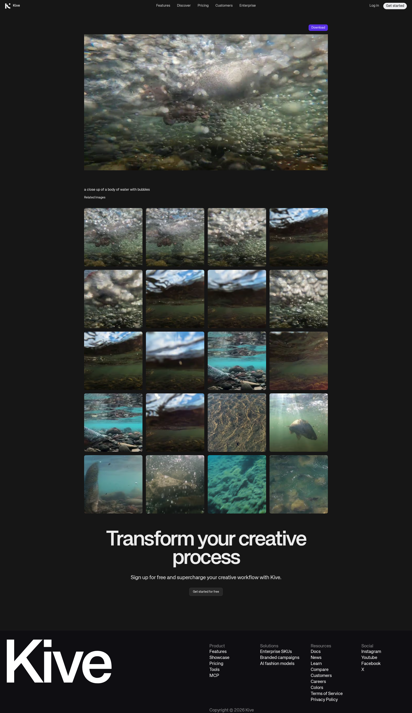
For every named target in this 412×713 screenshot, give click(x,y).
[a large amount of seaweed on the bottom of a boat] (237, 484)
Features (163, 6)
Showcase (219, 658)
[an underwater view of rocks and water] (299, 237)
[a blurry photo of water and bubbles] (113, 299)
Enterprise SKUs (276, 652)
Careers (318, 682)
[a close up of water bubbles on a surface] (237, 237)
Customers (224, 6)
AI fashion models (277, 664)
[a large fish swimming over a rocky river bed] (237, 361)
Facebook (371, 664)
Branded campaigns (279, 658)
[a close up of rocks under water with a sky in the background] (237, 299)
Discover (184, 6)
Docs (316, 652)
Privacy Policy (324, 700)
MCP (214, 676)
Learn (316, 664)
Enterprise (247, 6)
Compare (320, 670)
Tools (214, 670)
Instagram (371, 652)
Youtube (369, 658)
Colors (317, 688)
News (316, 658)
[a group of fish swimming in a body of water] (299, 484)
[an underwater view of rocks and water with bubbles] (113, 237)
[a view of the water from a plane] (237, 422)
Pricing (203, 6)
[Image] (175, 299)
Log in (374, 6)
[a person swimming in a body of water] (175, 237)
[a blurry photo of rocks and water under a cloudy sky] (175, 361)
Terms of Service (327, 694)
